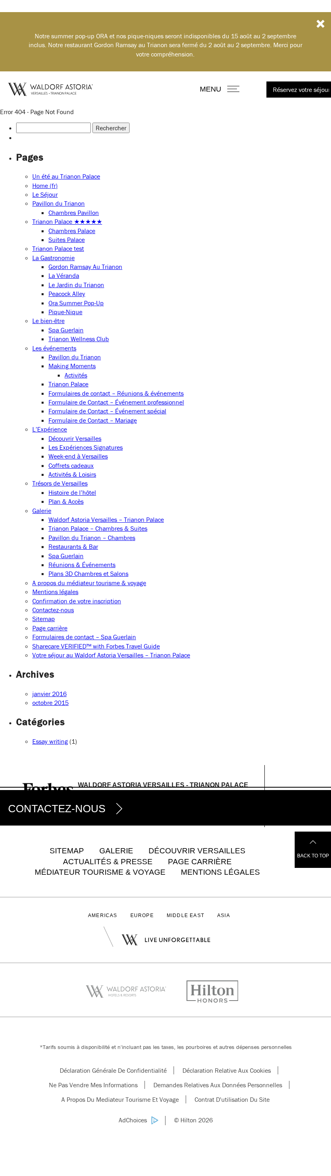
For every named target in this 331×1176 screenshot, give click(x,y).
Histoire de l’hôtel (72, 492)
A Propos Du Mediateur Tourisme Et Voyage (120, 1099)
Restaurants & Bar (73, 546)
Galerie (41, 511)
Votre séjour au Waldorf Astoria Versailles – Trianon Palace (111, 655)
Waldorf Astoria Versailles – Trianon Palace (106, 519)
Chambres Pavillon (73, 213)
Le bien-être (48, 321)
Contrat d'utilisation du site (232, 1099)
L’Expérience (49, 429)
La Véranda (63, 275)
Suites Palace (66, 240)
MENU (219, 89)
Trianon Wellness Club (78, 339)
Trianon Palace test (58, 248)
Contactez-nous (53, 610)
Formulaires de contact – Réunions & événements (116, 393)
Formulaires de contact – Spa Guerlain (84, 637)
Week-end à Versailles (78, 456)
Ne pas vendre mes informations (93, 1085)
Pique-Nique (65, 312)
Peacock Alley (66, 294)
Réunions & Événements (81, 565)
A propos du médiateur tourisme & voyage (89, 583)
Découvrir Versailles (74, 438)
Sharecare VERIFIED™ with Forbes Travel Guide (96, 646)
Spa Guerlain (66, 330)
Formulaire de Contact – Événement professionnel (116, 402)
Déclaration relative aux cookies (226, 1070)
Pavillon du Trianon (58, 203)
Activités (76, 375)
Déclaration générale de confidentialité (113, 1070)
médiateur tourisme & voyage (100, 872)
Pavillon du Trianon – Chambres (91, 538)
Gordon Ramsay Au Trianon (85, 267)
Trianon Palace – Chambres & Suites (97, 528)
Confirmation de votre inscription (76, 601)
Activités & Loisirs (72, 474)
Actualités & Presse (108, 861)
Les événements (54, 348)
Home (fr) (45, 185)
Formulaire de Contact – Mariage (92, 420)
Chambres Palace (71, 231)
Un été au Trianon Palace (66, 176)
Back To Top (313, 856)
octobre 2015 (50, 703)
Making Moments (72, 366)
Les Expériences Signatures (85, 447)
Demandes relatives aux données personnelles (217, 1085)
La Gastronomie (53, 258)
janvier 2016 (49, 694)
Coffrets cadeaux (71, 465)
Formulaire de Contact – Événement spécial (107, 411)
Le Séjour (45, 194)
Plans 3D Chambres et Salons (88, 573)
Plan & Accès (66, 501)
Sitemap (43, 619)
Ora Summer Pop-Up (76, 303)
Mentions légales (55, 592)
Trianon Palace (68, 384)
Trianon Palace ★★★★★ (67, 221)
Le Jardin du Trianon (76, 285)
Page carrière (49, 628)
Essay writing (50, 741)
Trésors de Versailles (60, 483)
